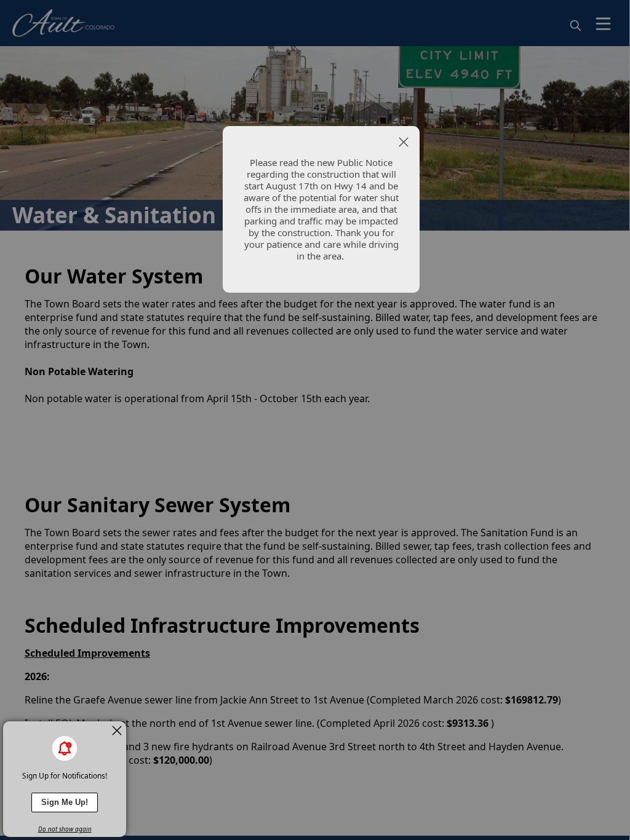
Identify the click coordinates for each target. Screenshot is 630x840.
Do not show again (65, 829)
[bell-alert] (64, 748)
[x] (117, 730)
